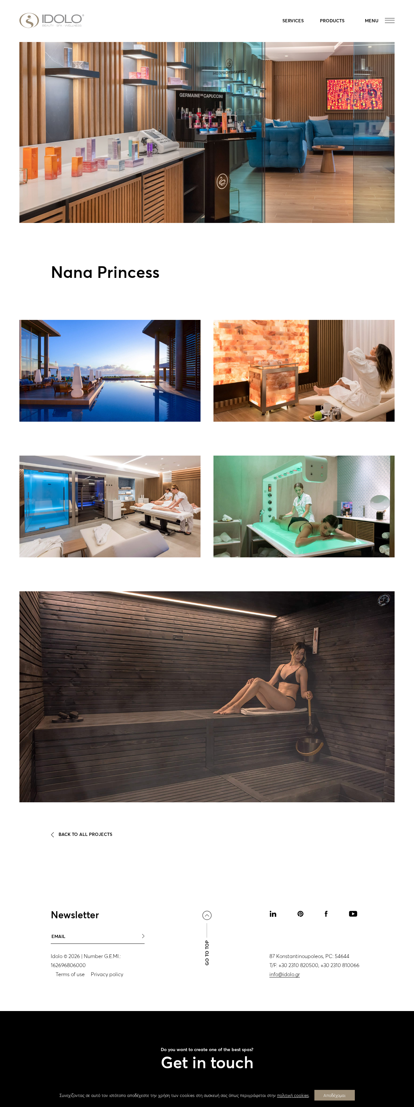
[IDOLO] (51, 20)
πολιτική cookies (293, 1095)
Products (332, 20)
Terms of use (70, 974)
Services (293, 20)
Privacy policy (107, 974)
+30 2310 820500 (298, 965)
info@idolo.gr (284, 974)
